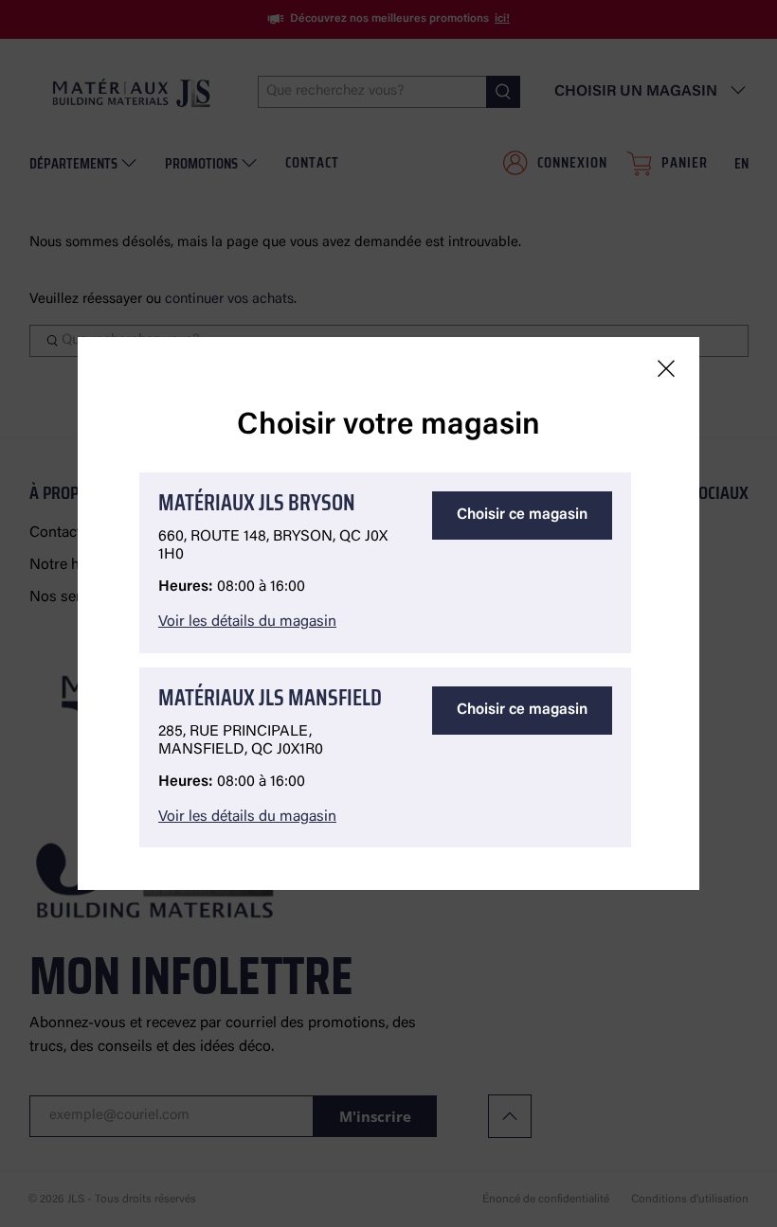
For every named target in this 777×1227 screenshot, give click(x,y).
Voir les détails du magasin (247, 622)
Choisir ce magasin (522, 515)
